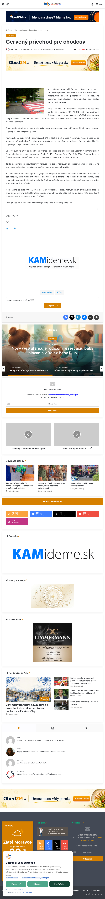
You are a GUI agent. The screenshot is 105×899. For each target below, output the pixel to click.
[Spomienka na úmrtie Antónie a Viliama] (61, 705)
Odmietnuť (37, 884)
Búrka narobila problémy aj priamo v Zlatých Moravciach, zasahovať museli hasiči (52, 350)
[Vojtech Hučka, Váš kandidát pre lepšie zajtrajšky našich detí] (61, 694)
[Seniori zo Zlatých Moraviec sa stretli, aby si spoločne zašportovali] (52, 473)
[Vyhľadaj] (3, 5)
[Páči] (7, 228)
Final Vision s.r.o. (26, 892)
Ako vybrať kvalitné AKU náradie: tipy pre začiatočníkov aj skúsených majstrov (19, 485)
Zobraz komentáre (52, 501)
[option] (52, 350)
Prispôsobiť (16, 884)
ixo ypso (20, 760)
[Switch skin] (92, 5)
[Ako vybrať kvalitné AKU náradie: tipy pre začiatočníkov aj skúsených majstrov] (20, 473)
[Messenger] (84, 317)
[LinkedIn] (78, 317)
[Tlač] (96, 317)
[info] (52, 4)
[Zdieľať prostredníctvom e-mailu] (90, 317)
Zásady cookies (12, 878)
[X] (72, 317)
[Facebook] (65, 317)
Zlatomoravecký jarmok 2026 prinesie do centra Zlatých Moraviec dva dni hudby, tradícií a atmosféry (27, 707)
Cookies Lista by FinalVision (15, 890)
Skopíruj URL (52, 306)
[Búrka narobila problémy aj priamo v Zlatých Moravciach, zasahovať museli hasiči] (61, 681)
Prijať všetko (59, 884)
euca (19, 749)
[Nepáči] (14, 228)
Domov (10, 30)
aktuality (48, 292)
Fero (18, 737)
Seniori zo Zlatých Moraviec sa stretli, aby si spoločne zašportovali (51, 485)
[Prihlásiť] (7, 5)
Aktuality (18, 30)
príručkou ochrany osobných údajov (63, 395)
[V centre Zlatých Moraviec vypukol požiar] (85, 473)
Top (60, 292)
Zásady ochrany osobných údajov (86, 890)
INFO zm (13, 49)
